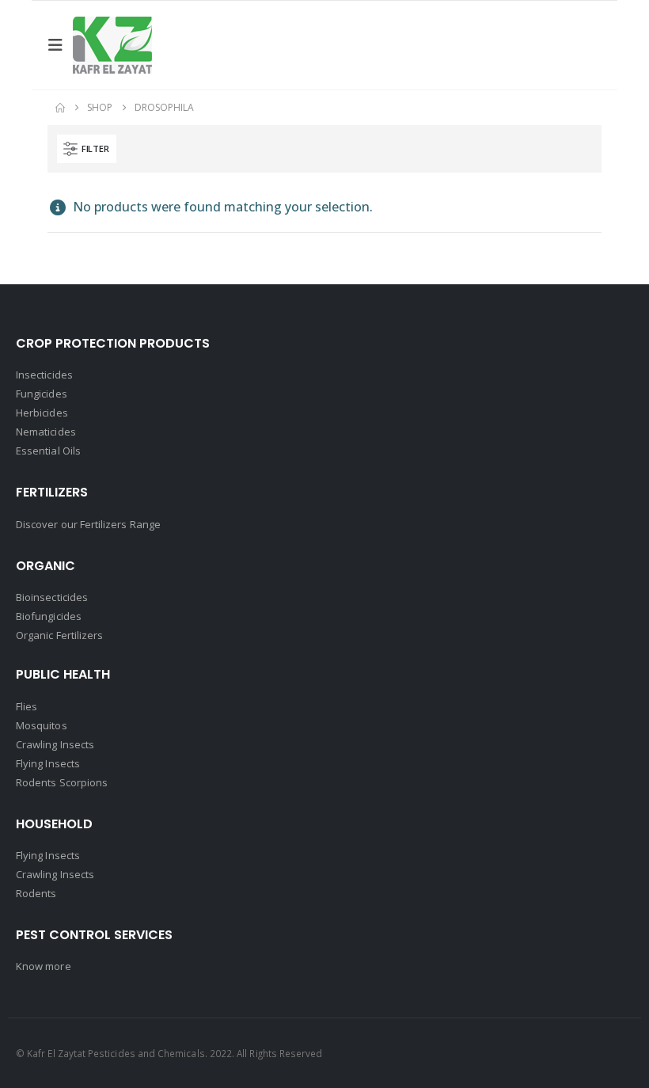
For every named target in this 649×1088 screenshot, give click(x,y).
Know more (43, 966)
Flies (26, 706)
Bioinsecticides (52, 597)
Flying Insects (48, 763)
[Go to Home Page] (60, 107)
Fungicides (41, 393)
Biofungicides (49, 616)
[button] (60, 45)
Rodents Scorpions (62, 782)
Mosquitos (41, 725)
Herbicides (42, 412)
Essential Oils (48, 450)
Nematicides (46, 431)
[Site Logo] (112, 45)
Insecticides (44, 374)
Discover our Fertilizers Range (88, 524)
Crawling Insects (55, 744)
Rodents (36, 893)
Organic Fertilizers (59, 635)
